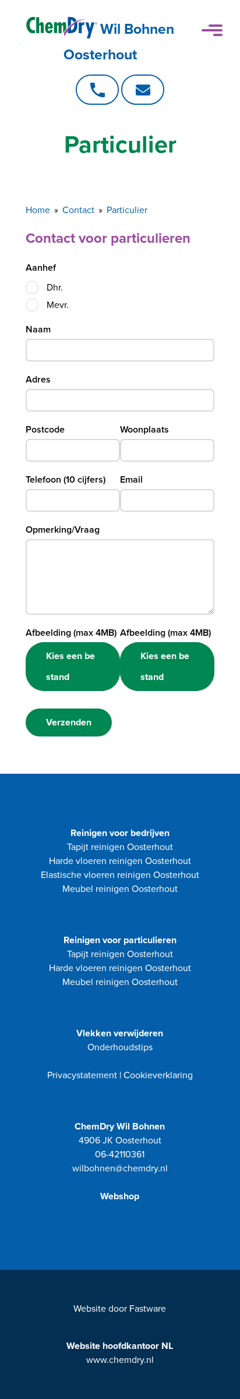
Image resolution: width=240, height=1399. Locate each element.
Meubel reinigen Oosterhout (120, 889)
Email (131, 480)
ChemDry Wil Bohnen (120, 1126)
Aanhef (41, 268)
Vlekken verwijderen (119, 1033)
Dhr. (55, 287)
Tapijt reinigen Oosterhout (120, 847)
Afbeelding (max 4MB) (71, 633)
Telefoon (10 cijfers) (65, 480)
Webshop (119, 1196)
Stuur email (142, 90)
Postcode (45, 429)
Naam (38, 329)
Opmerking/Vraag (63, 530)
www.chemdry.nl (120, 1360)
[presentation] (32, 287)
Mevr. (58, 305)
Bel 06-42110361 (97, 90)
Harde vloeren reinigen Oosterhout (120, 861)
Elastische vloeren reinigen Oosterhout (120, 875)
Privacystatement (82, 1075)
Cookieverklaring (158, 1075)
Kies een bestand (70, 666)
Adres (38, 379)
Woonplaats (144, 429)
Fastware (147, 1309)
